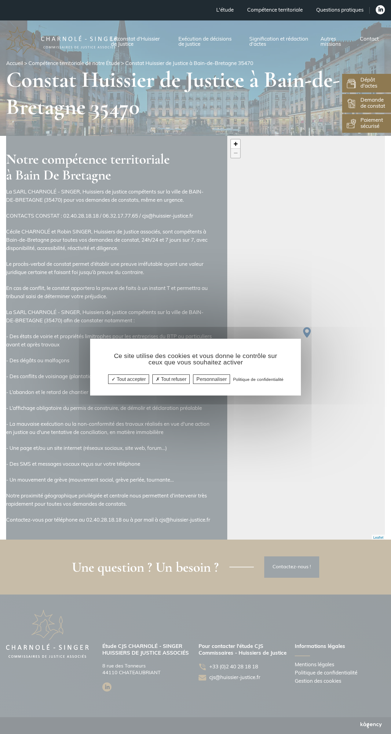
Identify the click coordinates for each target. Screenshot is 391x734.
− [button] (236, 153)
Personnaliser (211, 378)
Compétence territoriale (275, 10)
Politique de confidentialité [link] (258, 379)
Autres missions (330, 42)
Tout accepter (130, 378)
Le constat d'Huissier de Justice (135, 42)
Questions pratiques (340, 10)
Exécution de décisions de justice (205, 42)
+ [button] (236, 144)
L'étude (225, 10)
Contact (369, 39)
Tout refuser (173, 378)
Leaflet (378, 537)
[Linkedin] (380, 9)
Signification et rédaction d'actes (278, 42)
